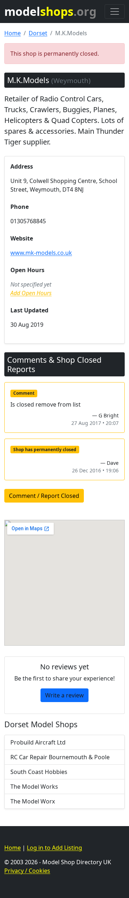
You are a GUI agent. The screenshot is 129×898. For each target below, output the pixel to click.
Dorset (38, 33)
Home (12, 33)
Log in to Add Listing (54, 848)
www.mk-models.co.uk (41, 253)
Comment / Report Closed (44, 496)
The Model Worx (32, 801)
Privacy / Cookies (27, 871)
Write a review (64, 695)
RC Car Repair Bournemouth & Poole (60, 757)
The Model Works (34, 787)
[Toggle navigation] (115, 11)
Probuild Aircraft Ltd (38, 742)
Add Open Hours (31, 293)
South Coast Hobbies (38, 772)
